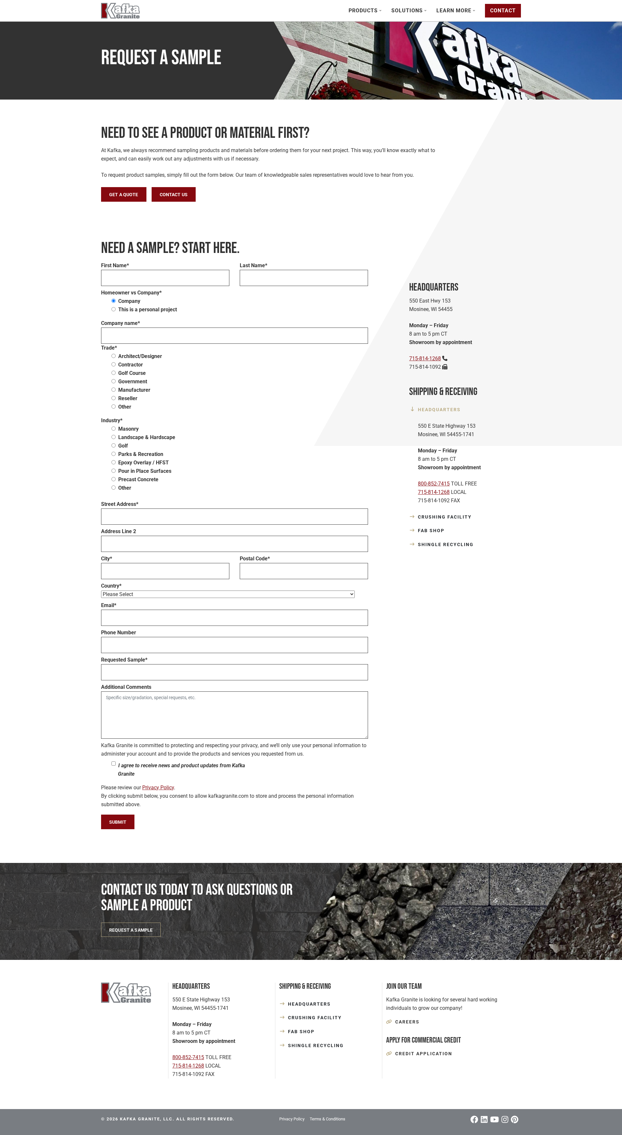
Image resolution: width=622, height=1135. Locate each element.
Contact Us (174, 194)
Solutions (407, 10)
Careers (407, 1021)
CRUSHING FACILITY (445, 517)
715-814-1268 (425, 358)
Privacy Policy (158, 787)
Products (363, 10)
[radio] (239, 301)
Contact (503, 10)
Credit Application (423, 1053)
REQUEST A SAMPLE (131, 930)
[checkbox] (234, 305)
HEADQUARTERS (439, 409)
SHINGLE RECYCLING (446, 544)
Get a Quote (123, 194)
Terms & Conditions (327, 1119)
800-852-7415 (434, 484)
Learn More (453, 10)
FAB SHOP (431, 530)
